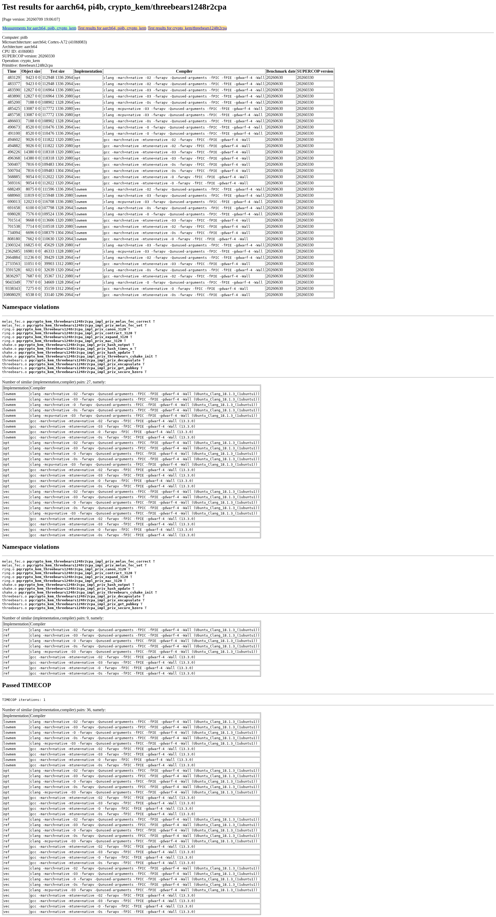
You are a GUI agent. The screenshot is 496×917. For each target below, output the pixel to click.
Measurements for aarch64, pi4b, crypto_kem (39, 28)
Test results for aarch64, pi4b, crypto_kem (112, 28)
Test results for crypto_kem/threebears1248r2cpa (187, 28)
